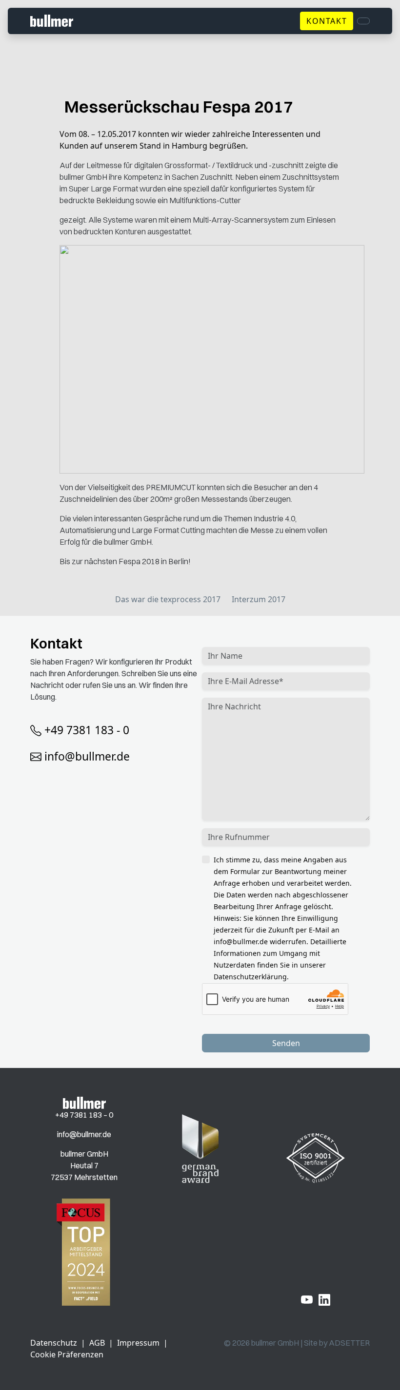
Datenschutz (53, 1342)
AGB (97, 1342)
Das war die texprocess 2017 (167, 599)
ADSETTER (349, 1343)
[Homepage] (84, 1102)
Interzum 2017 (258, 599)
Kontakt (326, 21)
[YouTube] (307, 1299)
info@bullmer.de (87, 756)
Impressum (138, 1342)
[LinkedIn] (324, 1299)
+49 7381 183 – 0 (84, 1115)
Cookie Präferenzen (66, 1354)
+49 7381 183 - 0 (86, 730)
